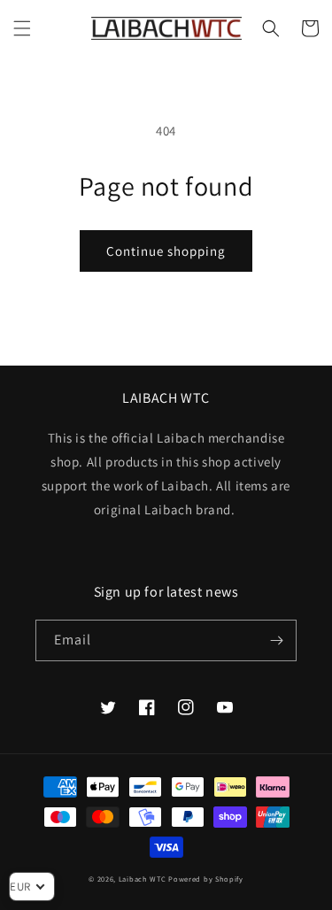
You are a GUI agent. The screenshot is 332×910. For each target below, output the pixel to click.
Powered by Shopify (205, 878)
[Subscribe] (276, 640)
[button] (22, 28)
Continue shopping (166, 251)
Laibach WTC (142, 878)
